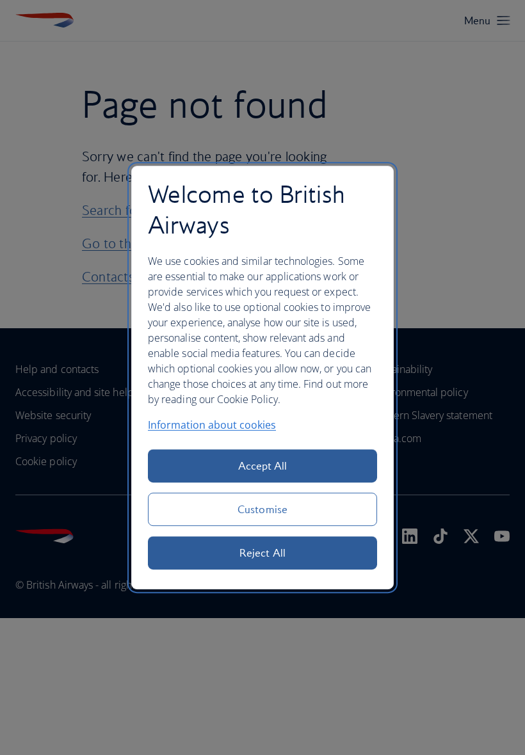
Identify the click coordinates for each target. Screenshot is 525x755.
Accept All (262, 465)
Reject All (262, 552)
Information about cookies (212, 425)
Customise (262, 509)
